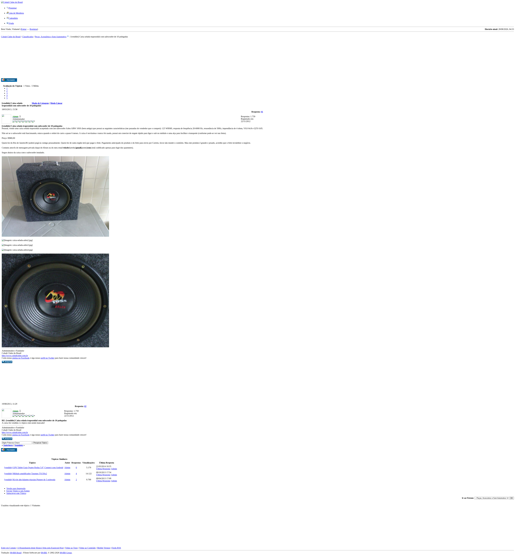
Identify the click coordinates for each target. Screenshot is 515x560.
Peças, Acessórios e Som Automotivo (50, 37)
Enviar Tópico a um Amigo (18, 491)
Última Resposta (103, 469)
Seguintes (18, 445)
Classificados (27, 37)
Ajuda (11, 23)
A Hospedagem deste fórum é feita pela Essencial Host (40, 548)
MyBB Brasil (15, 553)
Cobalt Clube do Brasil (11, 37)
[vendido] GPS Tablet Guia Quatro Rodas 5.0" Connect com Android (33, 467)
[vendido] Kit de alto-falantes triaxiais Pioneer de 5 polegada (29, 479)
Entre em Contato (8, 548)
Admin (67, 467)
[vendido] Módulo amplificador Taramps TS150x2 (25, 473)
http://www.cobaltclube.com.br (15, 355)
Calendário (13, 18)
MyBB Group (66, 553)
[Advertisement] (81, 59)
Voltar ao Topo (71, 548)
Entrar (23, 29)
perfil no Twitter (47, 358)
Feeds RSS (116, 548)
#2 (85, 406)
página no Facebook (20, 358)
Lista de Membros (16, 13)
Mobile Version (103, 548)
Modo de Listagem (40, 103)
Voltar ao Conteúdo (87, 548)
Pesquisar (13, 8)
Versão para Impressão (15, 488)
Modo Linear (56, 103)
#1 (262, 112)
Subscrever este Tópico (16, 493)
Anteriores (8, 445)
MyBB (44, 553)
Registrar (33, 29)
